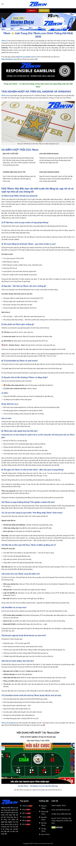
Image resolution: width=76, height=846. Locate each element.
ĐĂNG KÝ (32, 10)
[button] (2, 4)
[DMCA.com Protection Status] (57, 827)
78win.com (5, 96)
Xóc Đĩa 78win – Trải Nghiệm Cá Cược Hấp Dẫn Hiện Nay (38, 786)
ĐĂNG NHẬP (44, 10)
